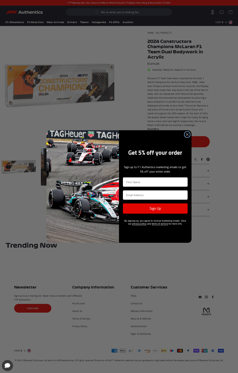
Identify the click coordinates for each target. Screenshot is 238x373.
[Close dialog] (187, 134)
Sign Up (155, 208)
